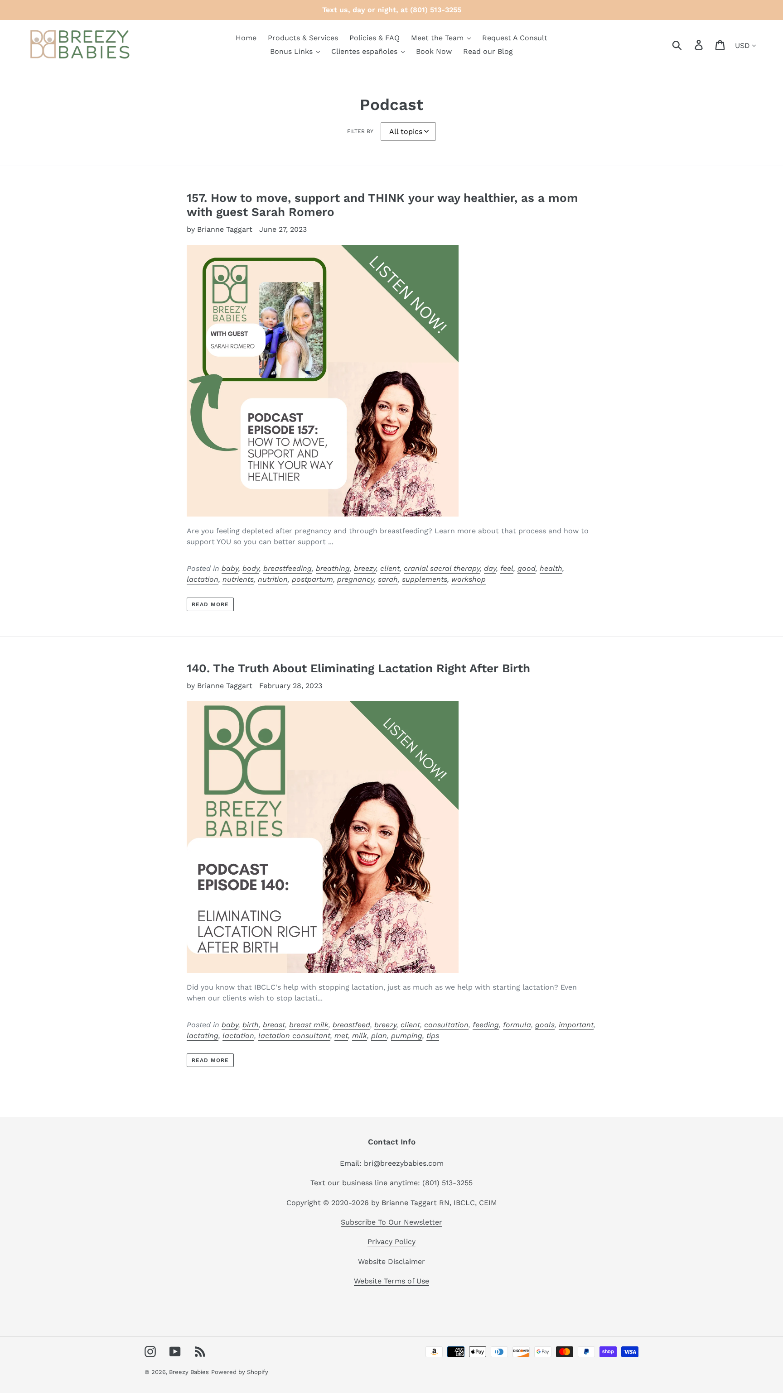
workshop (468, 579)
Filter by (360, 131)
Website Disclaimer (391, 1261)
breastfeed (351, 1024)
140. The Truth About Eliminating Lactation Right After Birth (358, 668)
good (526, 568)
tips (432, 1035)
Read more (210, 604)
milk (359, 1035)
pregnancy (355, 579)
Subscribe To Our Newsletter (391, 1222)
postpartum (312, 579)
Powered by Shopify (239, 1372)
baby (230, 568)
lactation (202, 579)
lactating (202, 1035)
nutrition (273, 579)
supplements (424, 579)
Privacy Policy (391, 1241)
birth (250, 1024)
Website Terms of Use (391, 1281)
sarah (388, 579)
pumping (406, 1035)
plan (379, 1035)
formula (517, 1024)
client (390, 568)
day (490, 568)
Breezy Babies (189, 1372)
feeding (486, 1024)
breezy (365, 568)
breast (274, 1024)
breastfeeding (287, 568)
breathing (333, 568)
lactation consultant (294, 1035)
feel (506, 568)
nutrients (238, 579)
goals (545, 1024)
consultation (446, 1024)
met (341, 1035)
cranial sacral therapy (442, 568)
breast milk (309, 1024)
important (576, 1024)
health (551, 568)
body (250, 568)
